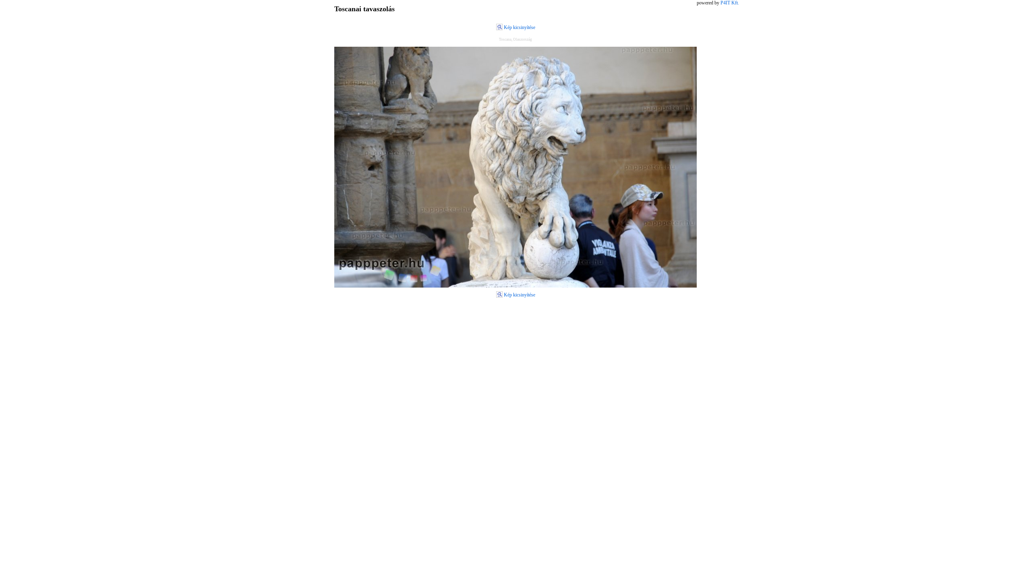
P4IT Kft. (729, 3)
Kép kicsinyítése (519, 27)
